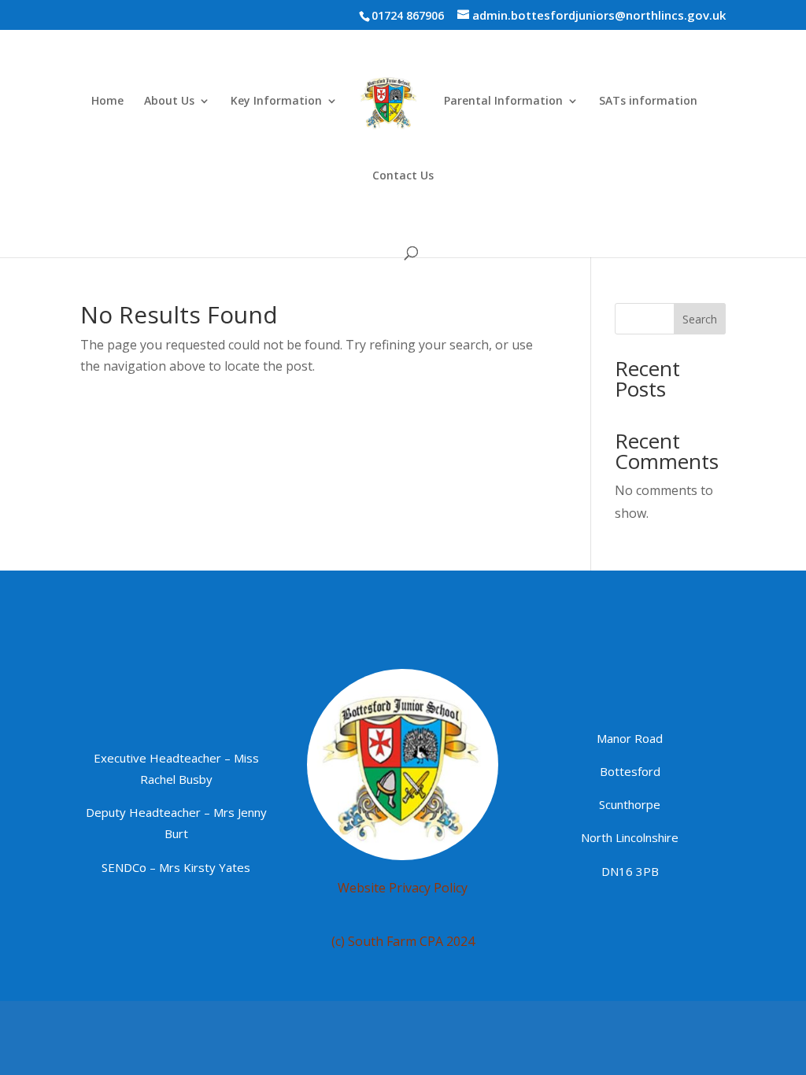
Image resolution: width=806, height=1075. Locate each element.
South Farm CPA (395, 941)
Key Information (276, 101)
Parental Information (503, 101)
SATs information (648, 101)
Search (699, 319)
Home (107, 101)
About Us (169, 101)
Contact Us (403, 176)
